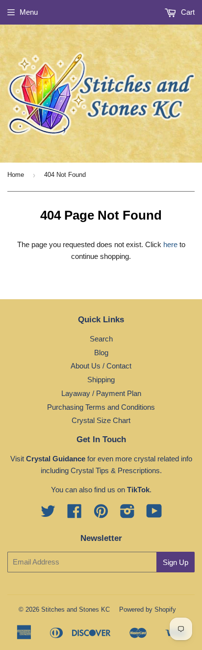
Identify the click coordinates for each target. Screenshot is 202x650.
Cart (187, 12)
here (170, 244)
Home (15, 174)
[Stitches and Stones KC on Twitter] (48, 514)
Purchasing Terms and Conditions (101, 407)
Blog (101, 352)
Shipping (101, 379)
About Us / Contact (101, 366)
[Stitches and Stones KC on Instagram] (127, 514)
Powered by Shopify (147, 609)
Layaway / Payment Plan (101, 393)
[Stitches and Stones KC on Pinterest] (101, 514)
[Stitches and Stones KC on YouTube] (154, 514)
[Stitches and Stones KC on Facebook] (74, 514)
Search (101, 339)
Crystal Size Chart (101, 420)
